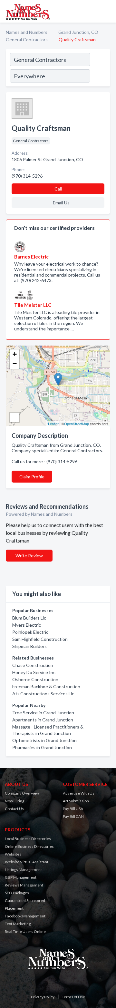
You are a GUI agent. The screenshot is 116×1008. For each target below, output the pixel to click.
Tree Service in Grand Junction (43, 712)
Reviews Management (24, 885)
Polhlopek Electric (30, 632)
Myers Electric (26, 625)
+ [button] (15, 354)
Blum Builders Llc (29, 618)
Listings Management (23, 869)
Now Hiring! (15, 800)
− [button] (15, 364)
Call (58, 188)
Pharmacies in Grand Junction (42, 747)
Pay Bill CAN (73, 816)
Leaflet (53, 423)
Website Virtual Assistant (26, 861)
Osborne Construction (35, 679)
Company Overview (22, 793)
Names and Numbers (26, 32)
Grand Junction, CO (78, 32)
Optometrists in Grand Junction (44, 740)
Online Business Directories (29, 846)
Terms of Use (73, 996)
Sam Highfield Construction (40, 639)
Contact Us (14, 808)
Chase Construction (32, 665)
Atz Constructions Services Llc (43, 693)
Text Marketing (18, 923)
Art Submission (76, 800)
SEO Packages (17, 892)
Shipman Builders (29, 646)
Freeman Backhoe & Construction (46, 686)
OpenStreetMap (76, 423)
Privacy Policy (42, 996)
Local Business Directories (28, 838)
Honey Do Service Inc (33, 672)
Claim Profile (31, 476)
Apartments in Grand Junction (42, 719)
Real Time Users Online (25, 931)
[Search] (100, 68)
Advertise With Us (78, 793)
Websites (13, 854)
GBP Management (20, 877)
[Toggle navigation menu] (107, 11)
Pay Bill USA (73, 808)
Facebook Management (25, 916)
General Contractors (27, 39)
